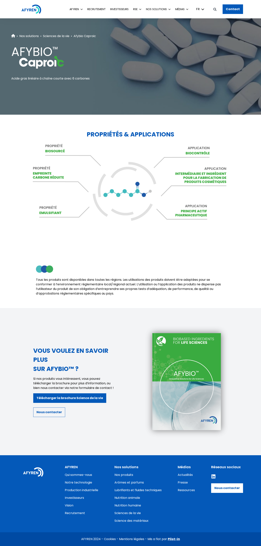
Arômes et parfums (129, 482)
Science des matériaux (131, 520)
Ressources (186, 490)
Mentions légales (131, 539)
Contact (233, 9)
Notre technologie (78, 482)
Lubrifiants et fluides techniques (138, 490)
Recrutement (96, 9)
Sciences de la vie (56, 36)
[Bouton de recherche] (215, 9)
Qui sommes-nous (78, 475)
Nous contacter (227, 488)
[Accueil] (33, 9)
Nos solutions (29, 36)
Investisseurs (119, 9)
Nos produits (123, 475)
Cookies (110, 539)
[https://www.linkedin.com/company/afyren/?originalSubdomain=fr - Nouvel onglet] (213, 476)
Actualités (185, 475)
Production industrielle (81, 490)
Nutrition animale (127, 498)
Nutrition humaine (127, 505)
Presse (183, 482)
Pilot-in (174, 539)
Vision (69, 505)
